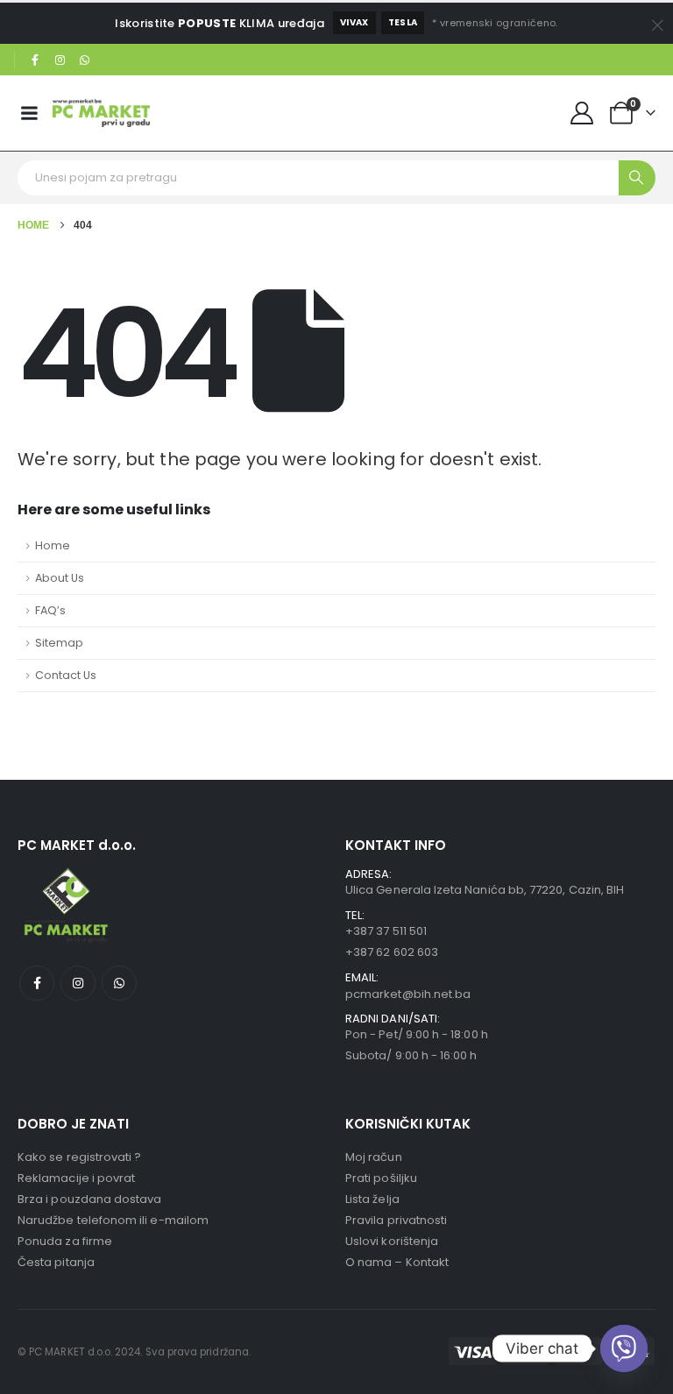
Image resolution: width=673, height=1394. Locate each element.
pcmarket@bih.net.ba (408, 994)
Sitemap (59, 642)
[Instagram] (60, 60)
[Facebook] (35, 60)
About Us (59, 577)
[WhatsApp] (85, 60)
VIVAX (354, 22)
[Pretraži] (637, 177)
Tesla (403, 22)
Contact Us (65, 675)
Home (52, 545)
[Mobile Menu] (29, 113)
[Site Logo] (101, 112)
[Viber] (624, 1348)
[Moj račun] (582, 113)
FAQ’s (50, 610)
